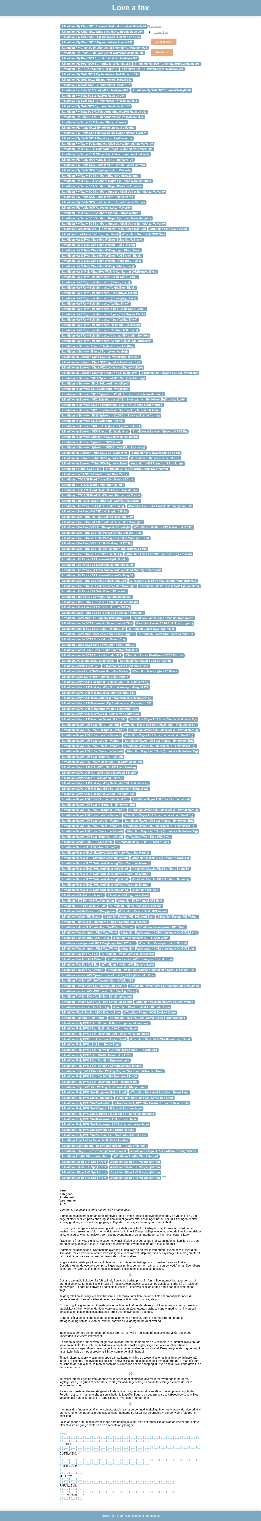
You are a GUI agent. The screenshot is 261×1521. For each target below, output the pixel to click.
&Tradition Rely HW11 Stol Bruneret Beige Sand (94, 1039)
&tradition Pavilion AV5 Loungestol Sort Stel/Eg (93, 985)
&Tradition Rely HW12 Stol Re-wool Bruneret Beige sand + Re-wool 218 (109, 1049)
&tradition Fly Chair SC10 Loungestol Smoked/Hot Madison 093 (104, 47)
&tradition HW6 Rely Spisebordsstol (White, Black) (95, 303)
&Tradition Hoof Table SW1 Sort (143, 234)
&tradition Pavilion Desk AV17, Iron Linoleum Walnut (97, 1001)
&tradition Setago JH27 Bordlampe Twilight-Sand (163, 1151)
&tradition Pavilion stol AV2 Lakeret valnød (164, 1001)
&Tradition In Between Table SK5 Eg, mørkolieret (94, 458)
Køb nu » (162, 52)
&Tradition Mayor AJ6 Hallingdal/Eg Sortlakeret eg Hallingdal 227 (105, 788)
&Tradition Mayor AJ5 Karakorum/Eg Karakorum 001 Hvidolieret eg (106, 698)
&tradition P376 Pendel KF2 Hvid (84, 905)
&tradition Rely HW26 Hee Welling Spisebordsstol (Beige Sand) (104, 1087)
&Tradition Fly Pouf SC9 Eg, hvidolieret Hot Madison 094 (99, 58)
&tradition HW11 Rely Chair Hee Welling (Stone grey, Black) (101, 260)
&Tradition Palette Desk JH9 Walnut (143, 911)
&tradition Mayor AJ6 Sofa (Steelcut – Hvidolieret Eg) (159, 825)
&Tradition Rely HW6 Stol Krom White (87, 1097)
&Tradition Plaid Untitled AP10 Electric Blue (91, 1012)
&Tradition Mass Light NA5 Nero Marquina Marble (95, 671)
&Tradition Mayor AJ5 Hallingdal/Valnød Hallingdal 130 (98, 692)
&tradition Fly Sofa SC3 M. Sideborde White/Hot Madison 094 (102, 117)
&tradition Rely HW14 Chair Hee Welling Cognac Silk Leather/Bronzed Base (112, 1071)
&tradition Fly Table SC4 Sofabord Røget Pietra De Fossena (102, 186)
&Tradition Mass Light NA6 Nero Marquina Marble (95, 676)
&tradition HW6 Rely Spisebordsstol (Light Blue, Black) (98, 287)
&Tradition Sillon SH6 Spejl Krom (84, 1172)
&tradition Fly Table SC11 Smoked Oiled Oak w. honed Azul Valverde (107, 143)
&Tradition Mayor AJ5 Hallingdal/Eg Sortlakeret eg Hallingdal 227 (105, 687)
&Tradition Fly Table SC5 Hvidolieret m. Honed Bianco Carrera (103, 202)
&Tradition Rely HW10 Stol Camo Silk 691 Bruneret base (147, 1017)
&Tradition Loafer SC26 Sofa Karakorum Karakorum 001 (99, 650)
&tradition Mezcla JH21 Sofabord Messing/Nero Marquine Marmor (105, 873)
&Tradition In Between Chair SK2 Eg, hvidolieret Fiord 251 (100, 356)
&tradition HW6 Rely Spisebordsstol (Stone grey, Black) (99, 298)
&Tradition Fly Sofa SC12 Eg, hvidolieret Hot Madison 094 (100, 74)
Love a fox (130, 8)
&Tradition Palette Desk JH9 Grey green (88, 911)
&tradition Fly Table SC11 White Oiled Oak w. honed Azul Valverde (105, 154)
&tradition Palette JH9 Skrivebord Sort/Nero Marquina (98, 927)
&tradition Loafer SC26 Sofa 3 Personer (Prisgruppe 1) (98, 644)
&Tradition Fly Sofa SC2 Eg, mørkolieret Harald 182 (96, 85)
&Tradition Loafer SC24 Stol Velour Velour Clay (93, 628)
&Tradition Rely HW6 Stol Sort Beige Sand (144, 1097)
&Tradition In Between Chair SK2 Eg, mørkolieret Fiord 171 (101, 362)
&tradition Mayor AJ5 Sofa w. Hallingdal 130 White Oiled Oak (102, 762)
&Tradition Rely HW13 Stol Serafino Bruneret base (95, 1060)
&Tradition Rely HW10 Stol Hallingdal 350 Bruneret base (99, 1028)
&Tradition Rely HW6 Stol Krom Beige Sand (159, 1092)
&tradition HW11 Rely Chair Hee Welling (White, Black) (98, 266)
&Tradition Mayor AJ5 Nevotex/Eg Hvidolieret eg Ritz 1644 (100, 714)
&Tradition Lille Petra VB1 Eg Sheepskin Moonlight (96, 527)
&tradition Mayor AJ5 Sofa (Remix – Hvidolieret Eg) (159, 740)
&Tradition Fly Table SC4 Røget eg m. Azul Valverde (96, 170)
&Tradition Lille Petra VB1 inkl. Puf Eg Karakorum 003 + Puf (101, 532)
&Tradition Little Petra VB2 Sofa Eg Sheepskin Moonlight (100, 602)
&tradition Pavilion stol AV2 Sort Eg (85, 1007)
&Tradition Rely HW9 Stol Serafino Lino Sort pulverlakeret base (104, 1135)
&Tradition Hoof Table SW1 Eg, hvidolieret (90, 234)
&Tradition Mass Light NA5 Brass (126, 666)
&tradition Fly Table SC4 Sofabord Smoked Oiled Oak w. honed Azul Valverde (113, 191)
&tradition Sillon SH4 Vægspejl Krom (135, 1161)
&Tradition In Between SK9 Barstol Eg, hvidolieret (95, 431)
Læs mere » (163, 41)
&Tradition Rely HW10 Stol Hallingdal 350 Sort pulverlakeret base (105, 1033)
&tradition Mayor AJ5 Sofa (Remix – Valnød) (91, 746)
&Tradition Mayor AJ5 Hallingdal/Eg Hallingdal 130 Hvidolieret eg (105, 682)
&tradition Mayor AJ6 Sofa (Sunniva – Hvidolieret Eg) (162, 831)
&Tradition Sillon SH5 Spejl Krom (84, 1167)
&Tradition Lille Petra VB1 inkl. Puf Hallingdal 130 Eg (97, 543)
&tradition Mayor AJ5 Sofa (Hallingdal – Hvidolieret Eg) (159, 724)
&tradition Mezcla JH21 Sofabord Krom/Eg (160, 868)
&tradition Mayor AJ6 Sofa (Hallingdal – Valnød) (93, 809)
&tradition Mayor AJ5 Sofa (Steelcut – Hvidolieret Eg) (159, 746)
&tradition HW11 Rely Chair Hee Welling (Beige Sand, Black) (102, 239)
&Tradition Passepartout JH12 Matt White (89, 948)
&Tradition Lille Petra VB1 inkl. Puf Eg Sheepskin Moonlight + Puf (105, 538)
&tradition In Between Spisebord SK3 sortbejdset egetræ (100, 436)
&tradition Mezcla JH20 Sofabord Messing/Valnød (95, 868)
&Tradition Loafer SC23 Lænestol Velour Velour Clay (97, 623)
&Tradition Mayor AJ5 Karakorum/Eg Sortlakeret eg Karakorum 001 (107, 703)
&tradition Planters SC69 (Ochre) (83, 1017)
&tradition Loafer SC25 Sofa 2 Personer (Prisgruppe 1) (98, 634)
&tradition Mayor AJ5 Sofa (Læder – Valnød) (91, 740)
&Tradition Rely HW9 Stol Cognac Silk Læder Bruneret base (102, 1108)
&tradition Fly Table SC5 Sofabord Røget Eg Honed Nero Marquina (106, 218)
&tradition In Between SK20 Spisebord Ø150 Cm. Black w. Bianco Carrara (111, 415)
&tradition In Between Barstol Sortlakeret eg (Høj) (95, 351)
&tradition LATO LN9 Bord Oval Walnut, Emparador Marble (101, 495)
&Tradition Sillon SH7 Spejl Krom (84, 1177)
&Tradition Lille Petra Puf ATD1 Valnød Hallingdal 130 (97, 516)
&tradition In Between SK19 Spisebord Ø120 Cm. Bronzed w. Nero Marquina (112, 394)
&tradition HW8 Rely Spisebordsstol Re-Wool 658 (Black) (100, 330)
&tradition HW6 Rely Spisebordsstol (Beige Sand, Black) (99, 276)
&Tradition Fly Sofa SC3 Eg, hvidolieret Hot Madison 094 (99, 101)
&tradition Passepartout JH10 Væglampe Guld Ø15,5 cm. (159, 932)
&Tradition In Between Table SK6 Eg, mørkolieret (94, 463)
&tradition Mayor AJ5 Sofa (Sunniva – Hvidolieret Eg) (162, 751)
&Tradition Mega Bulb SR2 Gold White (87, 841)
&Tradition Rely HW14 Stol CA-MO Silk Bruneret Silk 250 (99, 1076)
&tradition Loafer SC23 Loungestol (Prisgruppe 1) (95, 618)
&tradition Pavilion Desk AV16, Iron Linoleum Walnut (97, 996)
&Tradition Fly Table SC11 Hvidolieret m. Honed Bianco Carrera (104, 133)
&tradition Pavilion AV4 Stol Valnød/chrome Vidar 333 (97, 980)
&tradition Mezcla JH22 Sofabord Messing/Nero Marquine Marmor (105, 884)
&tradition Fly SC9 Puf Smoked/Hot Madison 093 (166, 63)
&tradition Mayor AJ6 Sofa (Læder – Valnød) (91, 820)
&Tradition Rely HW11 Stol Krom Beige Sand (160, 1039)
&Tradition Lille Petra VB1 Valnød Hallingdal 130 (94, 580)
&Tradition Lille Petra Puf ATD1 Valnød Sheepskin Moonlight (102, 522)
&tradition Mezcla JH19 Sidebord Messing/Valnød (95, 857)
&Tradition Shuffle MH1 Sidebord (136, 1156)
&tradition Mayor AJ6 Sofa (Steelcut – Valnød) (92, 831)
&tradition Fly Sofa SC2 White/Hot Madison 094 (93, 95)
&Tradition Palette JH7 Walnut (177, 916)
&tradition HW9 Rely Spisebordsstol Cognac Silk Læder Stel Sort (105, 335)
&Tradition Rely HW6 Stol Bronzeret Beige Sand (94, 1092)
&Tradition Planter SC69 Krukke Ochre (150, 1012)
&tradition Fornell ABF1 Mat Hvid (124, 228)
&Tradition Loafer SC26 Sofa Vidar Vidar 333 (91, 655)
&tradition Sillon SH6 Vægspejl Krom (135, 1172)
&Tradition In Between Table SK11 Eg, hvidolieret (94, 452)
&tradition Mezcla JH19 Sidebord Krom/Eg (90, 847)
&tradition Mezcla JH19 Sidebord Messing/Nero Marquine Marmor (105, 852)
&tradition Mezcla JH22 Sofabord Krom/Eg (160, 879)
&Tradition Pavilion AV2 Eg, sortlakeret (128, 964)
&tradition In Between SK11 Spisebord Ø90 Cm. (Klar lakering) (103, 378)
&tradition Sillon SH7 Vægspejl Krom (135, 1177)
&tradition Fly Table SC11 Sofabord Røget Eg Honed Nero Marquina (107, 149)
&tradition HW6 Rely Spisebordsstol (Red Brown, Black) (99, 292)
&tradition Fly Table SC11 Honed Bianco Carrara (94, 122)
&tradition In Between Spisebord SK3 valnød (92, 442)
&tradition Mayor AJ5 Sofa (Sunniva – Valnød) (92, 756)
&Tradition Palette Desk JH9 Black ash (136, 905)
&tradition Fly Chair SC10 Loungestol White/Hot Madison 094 (102, 53)
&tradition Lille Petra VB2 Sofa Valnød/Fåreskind (94, 591)
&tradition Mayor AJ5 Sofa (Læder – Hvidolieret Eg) (159, 735)
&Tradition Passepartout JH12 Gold (163, 943)
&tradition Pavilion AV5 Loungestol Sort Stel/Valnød (164, 985)
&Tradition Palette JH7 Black (81, 916)
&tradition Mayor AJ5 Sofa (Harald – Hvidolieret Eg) (163, 730)
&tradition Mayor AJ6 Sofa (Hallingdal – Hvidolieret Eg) (98, 804)
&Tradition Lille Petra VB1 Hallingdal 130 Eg (163, 527)
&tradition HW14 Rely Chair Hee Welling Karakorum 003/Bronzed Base (109, 271)
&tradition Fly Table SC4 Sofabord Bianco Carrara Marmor (101, 175)
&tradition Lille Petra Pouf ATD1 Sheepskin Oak (160, 506)
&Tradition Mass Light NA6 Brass (154, 671)
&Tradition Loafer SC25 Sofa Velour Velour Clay (94, 639)
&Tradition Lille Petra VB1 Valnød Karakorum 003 (163, 580)
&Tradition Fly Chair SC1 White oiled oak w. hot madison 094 (102, 31)
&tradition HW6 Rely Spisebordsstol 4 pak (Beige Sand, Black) (103, 308)
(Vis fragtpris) (161, 32)
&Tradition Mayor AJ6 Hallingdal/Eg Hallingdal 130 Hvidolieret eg (105, 783)
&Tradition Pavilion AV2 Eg (80, 964)
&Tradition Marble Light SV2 (80, 666)
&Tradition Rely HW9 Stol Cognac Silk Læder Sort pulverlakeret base (108, 1113)
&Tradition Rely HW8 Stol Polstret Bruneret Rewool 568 (152, 1103)
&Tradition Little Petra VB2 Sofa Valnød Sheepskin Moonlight (102, 612)
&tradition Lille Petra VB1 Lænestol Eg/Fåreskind (159, 554)
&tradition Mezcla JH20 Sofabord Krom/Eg (160, 857)
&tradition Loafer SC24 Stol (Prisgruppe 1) (164, 623)
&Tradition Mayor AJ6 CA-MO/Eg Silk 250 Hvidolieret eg (99, 767)
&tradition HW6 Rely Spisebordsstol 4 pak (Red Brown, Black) (103, 314)
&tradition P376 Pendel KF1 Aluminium (88, 900)
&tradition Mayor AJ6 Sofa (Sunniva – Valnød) (92, 836)
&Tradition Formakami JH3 (79, 228)
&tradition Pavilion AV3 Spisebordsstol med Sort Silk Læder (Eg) (151, 969)
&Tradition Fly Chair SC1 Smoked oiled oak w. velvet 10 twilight (104, 26)
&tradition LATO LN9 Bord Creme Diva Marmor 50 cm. (98, 479)
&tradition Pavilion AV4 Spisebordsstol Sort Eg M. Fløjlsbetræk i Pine (108, 975)
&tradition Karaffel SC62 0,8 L (81, 468)
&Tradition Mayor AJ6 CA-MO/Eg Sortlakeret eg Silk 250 (99, 772)
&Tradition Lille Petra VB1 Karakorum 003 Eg (92, 554)
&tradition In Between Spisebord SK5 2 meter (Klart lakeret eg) (103, 447)
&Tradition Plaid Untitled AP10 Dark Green (141, 1007)
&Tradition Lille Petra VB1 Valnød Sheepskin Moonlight (98, 586)
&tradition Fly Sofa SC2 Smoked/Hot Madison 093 (95, 90)
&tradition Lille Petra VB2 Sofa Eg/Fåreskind (169, 586)
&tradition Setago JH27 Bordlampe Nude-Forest (94, 1151)
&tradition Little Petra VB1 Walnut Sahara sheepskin (96, 596)
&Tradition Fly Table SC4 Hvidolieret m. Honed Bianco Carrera (103, 164)
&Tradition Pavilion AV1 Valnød (82, 959)
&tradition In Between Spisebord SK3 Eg (159, 431)
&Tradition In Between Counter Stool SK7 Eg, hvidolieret (99, 372)
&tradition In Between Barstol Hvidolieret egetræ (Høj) (98, 346)
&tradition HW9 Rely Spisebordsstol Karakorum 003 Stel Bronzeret (106, 340)
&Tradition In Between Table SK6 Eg (155, 458)
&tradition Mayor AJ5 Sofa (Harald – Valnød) (91, 735)
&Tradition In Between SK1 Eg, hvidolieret (170, 372)
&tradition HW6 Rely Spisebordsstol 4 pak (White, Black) (99, 319)
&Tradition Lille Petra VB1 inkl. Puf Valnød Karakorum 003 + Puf (104, 548)
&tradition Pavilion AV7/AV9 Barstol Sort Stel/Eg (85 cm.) (99, 991)
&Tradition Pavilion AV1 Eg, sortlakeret (128, 953)
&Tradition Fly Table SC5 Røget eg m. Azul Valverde (96, 207)
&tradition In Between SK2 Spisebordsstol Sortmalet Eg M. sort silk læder (111, 410)
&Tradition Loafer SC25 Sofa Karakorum (166, 634)
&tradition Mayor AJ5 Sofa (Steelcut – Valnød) (92, 751)
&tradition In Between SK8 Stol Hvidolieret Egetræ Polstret (101, 426)
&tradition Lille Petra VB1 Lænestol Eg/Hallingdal (94, 559)
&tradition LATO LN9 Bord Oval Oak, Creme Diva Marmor (100, 490)
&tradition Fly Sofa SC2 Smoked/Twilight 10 (161, 90)
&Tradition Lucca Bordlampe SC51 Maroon (154, 655)
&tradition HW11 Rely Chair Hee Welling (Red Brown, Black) (102, 255)
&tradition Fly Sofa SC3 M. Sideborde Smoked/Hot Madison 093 (104, 111)
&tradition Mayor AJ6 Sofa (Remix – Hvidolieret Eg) (159, 820)
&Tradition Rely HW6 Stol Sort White (86, 1103)
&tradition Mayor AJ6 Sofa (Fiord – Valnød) (161, 799)
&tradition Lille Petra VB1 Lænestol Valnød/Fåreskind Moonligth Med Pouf (111, 570)
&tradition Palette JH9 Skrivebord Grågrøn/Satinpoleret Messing (105, 921)
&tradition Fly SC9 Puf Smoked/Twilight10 (90, 69)
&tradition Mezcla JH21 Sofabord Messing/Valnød (95, 879)
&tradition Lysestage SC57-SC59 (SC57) (88, 660)
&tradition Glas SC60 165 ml (168, 228)
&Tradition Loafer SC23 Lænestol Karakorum (163, 618)
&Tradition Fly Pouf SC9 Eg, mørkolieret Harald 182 (96, 63)
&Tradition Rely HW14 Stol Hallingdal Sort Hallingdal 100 (99, 1081)
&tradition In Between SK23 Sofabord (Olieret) (92, 420)
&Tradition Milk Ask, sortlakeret (82, 895)
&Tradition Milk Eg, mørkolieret (128, 895)
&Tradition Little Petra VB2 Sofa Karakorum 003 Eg (96, 607)
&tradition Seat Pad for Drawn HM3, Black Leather (95, 1140)
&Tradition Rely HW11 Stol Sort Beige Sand (91, 1044)
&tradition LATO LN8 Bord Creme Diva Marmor (136, 468)
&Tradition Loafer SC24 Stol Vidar (151, 628)
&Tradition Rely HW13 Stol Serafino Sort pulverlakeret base (101, 1065)
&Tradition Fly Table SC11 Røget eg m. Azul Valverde (97, 138)
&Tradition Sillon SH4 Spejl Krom (84, 1161)
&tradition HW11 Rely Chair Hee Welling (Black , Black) (98, 244)
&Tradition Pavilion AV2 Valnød (82, 969)
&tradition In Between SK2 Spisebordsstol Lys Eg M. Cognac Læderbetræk (112, 404)
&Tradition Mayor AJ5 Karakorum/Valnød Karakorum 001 (100, 708)
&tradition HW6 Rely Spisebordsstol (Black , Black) (96, 282)
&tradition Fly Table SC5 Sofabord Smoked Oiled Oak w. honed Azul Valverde (113, 223)
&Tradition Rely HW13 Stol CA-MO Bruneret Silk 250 (96, 1055)
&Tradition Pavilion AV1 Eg (80, 953)
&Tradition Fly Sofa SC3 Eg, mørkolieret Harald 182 (96, 106)
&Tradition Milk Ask (145, 889)
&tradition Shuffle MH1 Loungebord (86, 1156)
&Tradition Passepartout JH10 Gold (161, 927)
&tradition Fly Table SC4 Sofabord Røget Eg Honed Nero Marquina (106, 180)
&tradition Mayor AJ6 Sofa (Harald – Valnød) (91, 815)
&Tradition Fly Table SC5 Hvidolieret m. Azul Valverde (97, 196)
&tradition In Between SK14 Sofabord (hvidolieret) (95, 388)
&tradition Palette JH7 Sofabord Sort (128, 916)
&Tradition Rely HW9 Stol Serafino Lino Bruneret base (98, 1129)
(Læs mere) (155, 26)
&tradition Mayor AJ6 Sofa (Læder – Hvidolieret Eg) (159, 815)
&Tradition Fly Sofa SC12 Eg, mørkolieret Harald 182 (97, 79)
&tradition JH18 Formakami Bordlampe (157, 463)
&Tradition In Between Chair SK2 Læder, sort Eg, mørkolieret (102, 367)
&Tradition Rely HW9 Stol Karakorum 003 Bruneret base (99, 1119)
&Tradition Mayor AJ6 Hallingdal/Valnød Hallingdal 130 (98, 794)
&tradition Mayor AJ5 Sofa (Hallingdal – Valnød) (93, 730)
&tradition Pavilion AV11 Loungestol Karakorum (140, 959)
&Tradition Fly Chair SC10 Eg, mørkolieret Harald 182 (97, 42)
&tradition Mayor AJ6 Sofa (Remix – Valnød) (91, 825)
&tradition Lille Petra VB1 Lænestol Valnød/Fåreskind (97, 564)
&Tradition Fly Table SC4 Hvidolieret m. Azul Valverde (97, 159)
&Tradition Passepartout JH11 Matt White (140, 937)
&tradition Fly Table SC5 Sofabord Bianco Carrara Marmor (101, 212)
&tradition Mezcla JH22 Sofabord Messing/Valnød (95, 889)
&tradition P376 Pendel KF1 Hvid (140, 900)
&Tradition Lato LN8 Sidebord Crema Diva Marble (95, 474)
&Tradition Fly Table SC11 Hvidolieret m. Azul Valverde (98, 127)
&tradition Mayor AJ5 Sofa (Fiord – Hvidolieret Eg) (163, 719)
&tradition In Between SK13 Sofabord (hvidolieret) (95, 383)
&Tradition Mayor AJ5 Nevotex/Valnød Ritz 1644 (94, 719)
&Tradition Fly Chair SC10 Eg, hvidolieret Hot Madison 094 (101, 37)
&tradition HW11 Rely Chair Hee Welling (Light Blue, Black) (101, 250)
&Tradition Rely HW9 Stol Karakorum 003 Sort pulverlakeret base (105, 1124)
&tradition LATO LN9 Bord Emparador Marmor (93, 484)
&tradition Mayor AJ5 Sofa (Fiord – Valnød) (90, 724)
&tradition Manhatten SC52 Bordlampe (146, 660)
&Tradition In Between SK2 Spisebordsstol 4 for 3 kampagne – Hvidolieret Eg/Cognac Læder (124, 399)
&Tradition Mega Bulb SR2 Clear (148, 836)
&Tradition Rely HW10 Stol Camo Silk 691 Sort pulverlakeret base (105, 1023)
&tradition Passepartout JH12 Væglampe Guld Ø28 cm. (158, 948)
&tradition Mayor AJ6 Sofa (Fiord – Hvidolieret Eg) (95, 799)
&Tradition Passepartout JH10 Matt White (89, 932)
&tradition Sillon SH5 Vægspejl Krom (135, 1167)
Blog (120, 1515)
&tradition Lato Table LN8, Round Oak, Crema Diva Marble (100, 500)
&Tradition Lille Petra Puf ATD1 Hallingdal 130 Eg (94, 511)
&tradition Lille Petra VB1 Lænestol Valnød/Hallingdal (97, 575)
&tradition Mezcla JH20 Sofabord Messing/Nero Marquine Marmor (105, 863)
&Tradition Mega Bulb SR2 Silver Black (143, 841)
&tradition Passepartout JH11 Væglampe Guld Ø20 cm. (98, 943)
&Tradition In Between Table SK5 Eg (155, 452)
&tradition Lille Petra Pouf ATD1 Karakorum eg (93, 506)
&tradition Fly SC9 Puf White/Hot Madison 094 (152, 69)
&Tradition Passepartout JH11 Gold (85, 937)
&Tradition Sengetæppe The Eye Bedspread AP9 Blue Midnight (104, 1145)
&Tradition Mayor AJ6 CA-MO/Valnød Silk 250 (92, 778)
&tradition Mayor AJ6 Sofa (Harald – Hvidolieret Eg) (163, 809)
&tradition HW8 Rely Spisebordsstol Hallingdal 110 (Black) (101, 324)
